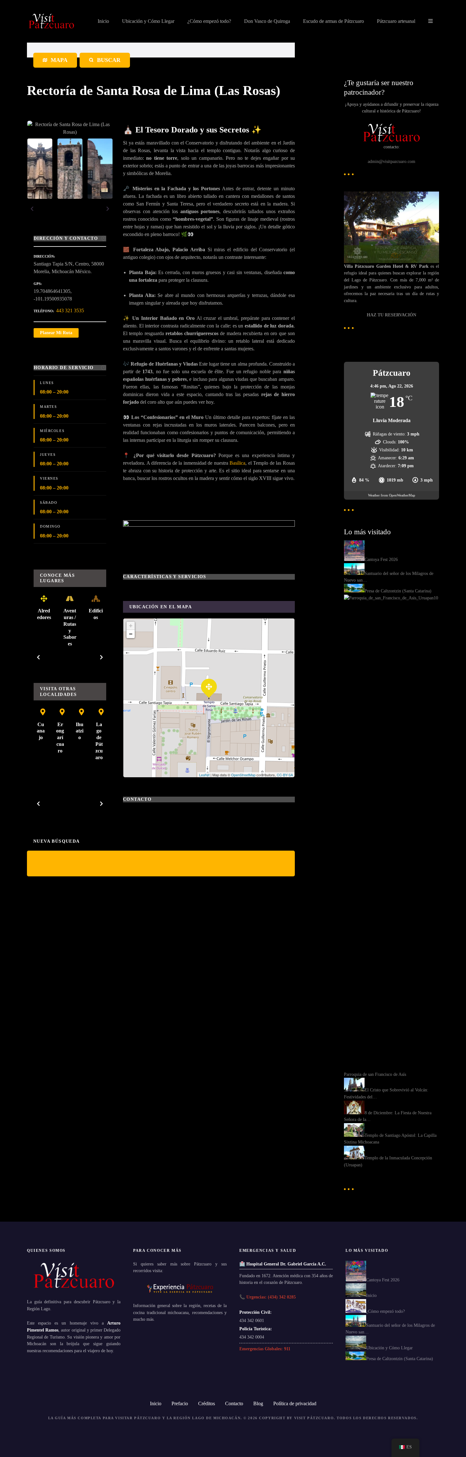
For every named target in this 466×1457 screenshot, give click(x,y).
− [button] (131, 634)
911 (287, 1348)
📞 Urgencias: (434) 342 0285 (267, 1296)
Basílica (237, 463)
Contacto (234, 1403)
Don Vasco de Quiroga (267, 21)
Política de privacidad (294, 1403)
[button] (32, 208)
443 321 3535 (70, 310)
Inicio (103, 21)
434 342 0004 (251, 1336)
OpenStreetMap (243, 774)
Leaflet (204, 774)
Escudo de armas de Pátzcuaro (333, 21)
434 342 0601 (251, 1320)
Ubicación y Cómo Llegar (148, 21)
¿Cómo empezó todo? (209, 21)
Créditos (206, 1403)
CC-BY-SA (285, 774)
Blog (258, 1403)
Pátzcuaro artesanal (396, 21)
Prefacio (180, 1403)
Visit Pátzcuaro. (314, 1418)
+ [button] (131, 625)
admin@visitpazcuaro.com (391, 161)
